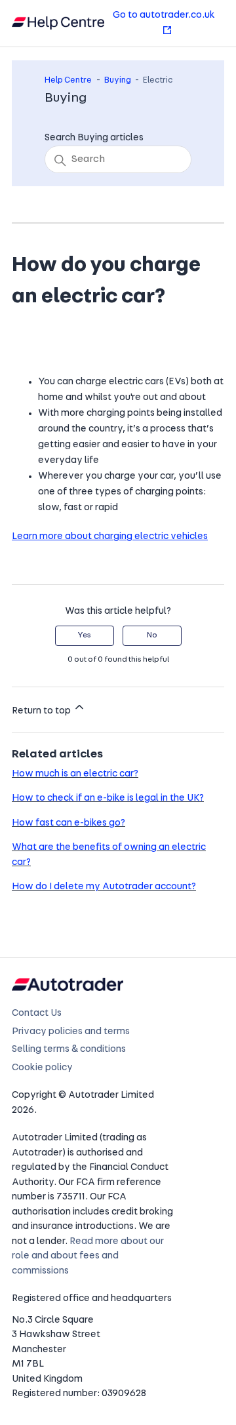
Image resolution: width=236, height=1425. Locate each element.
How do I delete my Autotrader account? (104, 887)
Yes (84, 635)
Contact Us (37, 1013)
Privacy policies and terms (71, 1032)
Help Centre (68, 80)
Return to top (42, 711)
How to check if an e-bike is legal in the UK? (108, 798)
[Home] (58, 23)
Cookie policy (42, 1068)
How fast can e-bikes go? (68, 823)
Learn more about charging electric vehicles (110, 537)
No (152, 635)
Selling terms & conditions (69, 1049)
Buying (117, 80)
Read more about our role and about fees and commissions (88, 1256)
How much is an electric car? (75, 774)
